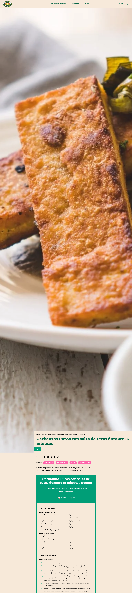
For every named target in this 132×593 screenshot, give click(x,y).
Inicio (38, 434)
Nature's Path (62, 462)
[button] (127, 4)
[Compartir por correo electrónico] (54, 457)
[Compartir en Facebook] (44, 457)
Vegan (73, 462)
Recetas (44, 434)
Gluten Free (49, 462)
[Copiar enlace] (58, 457)
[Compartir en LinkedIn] (48, 457)
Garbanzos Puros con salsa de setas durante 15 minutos (66, 434)
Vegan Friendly (85, 462)
